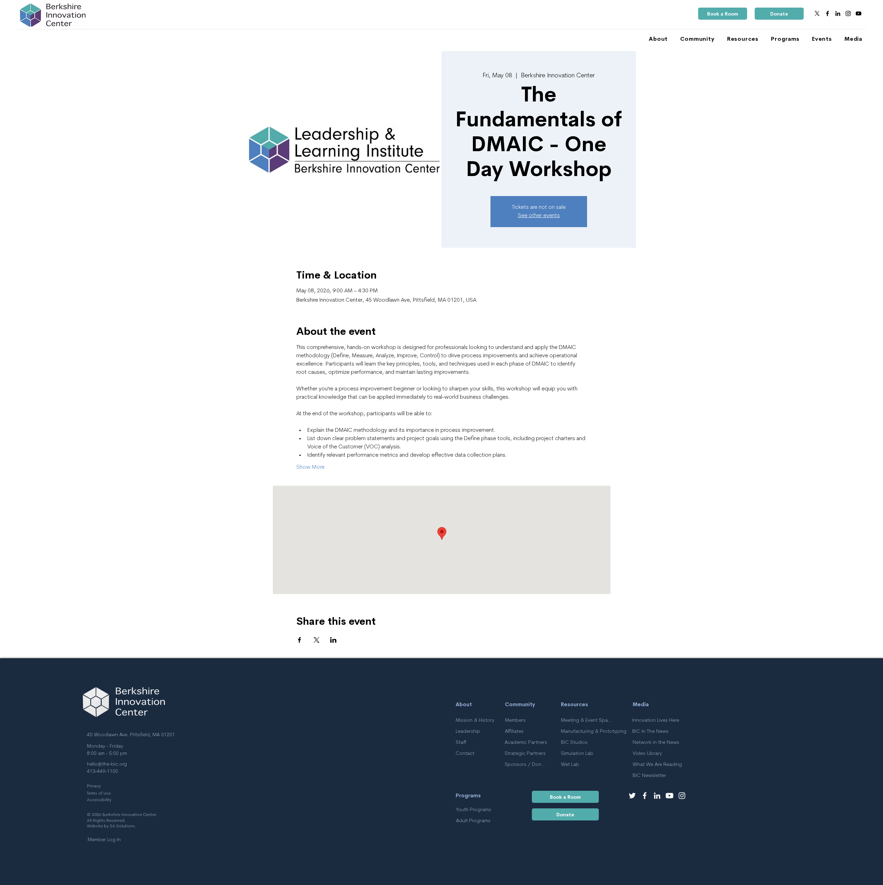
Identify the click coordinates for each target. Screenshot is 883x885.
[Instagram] (848, 13)
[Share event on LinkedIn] (333, 640)
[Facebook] (827, 13)
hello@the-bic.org (107, 764)
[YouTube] (858, 13)
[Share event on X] (316, 640)
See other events (539, 215)
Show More (310, 467)
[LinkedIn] (837, 13)
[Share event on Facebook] (299, 640)
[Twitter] (632, 795)
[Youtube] (669, 795)
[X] (817, 13)
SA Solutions (122, 826)
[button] (655, 38)
